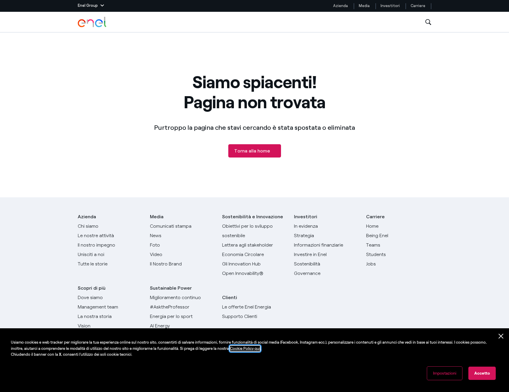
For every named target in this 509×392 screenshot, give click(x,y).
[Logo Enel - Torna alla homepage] (92, 22)
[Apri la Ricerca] (428, 22)
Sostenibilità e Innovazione (252, 216)
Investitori (390, 6)
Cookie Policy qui (245, 348)
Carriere (418, 6)
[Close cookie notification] (501, 336)
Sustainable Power (171, 288)
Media (364, 6)
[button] (91, 6)
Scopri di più (91, 288)
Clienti (229, 297)
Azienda (340, 6)
